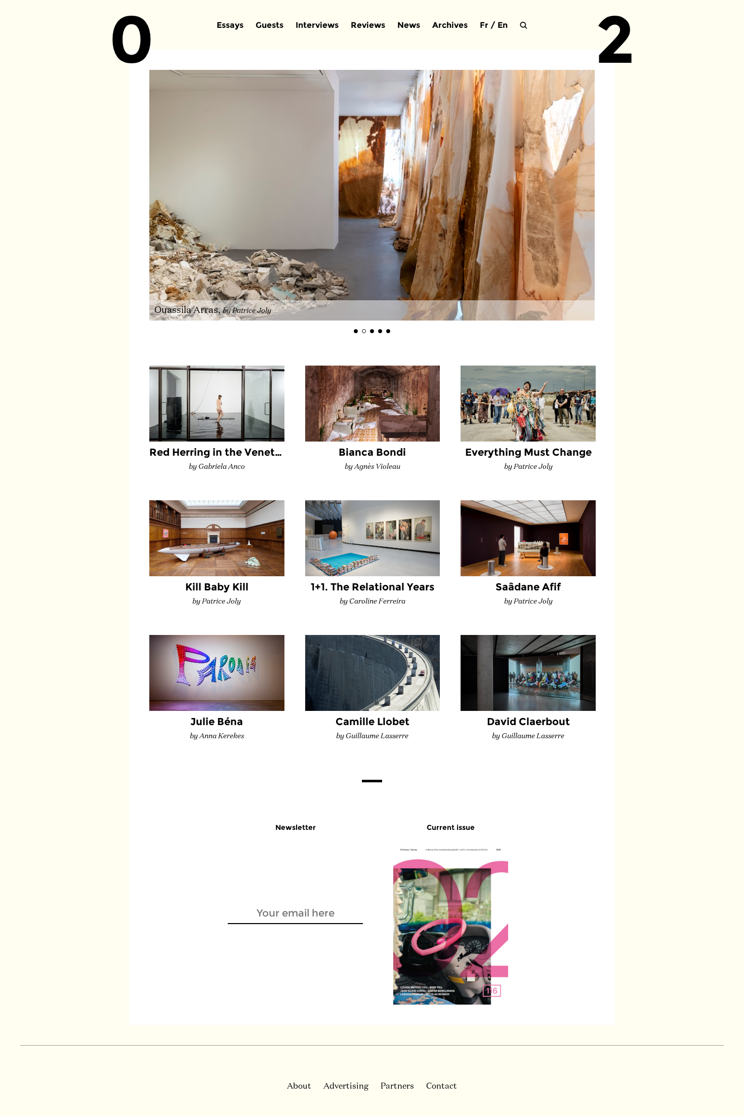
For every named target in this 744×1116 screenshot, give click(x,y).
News (408, 25)
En (503, 25)
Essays (230, 25)
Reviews (368, 25)
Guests (269, 25)
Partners (397, 1087)
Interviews (317, 25)
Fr (484, 25)
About (299, 1087)
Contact (441, 1087)
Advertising (345, 1087)
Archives (450, 25)
